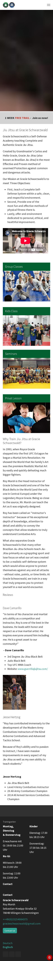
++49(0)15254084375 (15, 919)
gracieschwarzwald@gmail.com (21, 923)
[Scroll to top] (46, 954)
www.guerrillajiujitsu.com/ (33, 669)
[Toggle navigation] (48, 5)
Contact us (10, 930)
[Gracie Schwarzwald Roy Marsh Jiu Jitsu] (9, 5)
